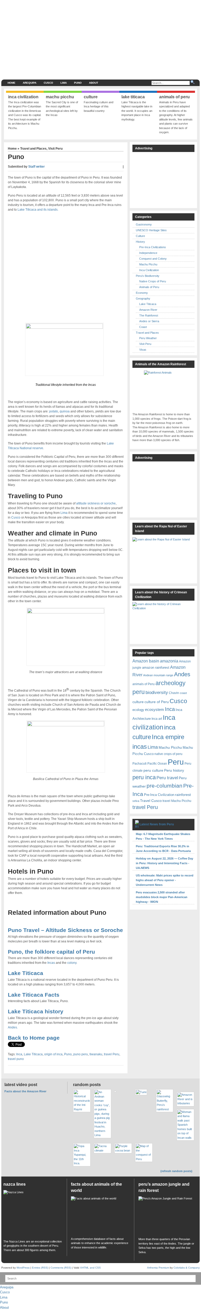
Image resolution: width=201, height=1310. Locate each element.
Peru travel (167, 777)
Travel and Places (33, 148)
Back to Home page (34, 1038)
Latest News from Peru (156, 824)
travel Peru (111, 1054)
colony (71, 963)
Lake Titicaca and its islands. (37, 209)
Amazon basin (145, 661)
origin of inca (53, 1054)
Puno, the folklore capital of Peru (51, 952)
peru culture (153, 770)
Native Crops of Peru (152, 281)
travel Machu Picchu (177, 800)
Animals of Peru (149, 287)
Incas (51, 963)
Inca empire (168, 736)
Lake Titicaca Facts (33, 995)
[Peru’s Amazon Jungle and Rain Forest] (167, 1215)
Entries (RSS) (40, 1267)
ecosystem (154, 710)
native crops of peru (168, 753)
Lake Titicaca (25, 973)
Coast (143, 326)
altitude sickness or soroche (96, 503)
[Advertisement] (123, 39)
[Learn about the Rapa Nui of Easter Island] (163, 557)
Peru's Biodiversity (147, 275)
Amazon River (148, 309)
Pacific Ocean (157, 763)
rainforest (183, 795)
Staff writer (36, 166)
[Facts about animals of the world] (100, 1215)
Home (11, 82)
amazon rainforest (155, 667)
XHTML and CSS (90, 1267)
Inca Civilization (149, 270)
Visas (142, 349)
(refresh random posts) (176, 1171)
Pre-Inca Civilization (159, 795)
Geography (143, 298)
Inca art (157, 718)
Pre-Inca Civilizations (152, 247)
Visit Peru (55, 148)
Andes (182, 674)
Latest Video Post (20, 1084)
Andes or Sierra (149, 321)
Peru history (174, 770)
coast (183, 692)
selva (135, 800)
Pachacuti (139, 763)
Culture (140, 235)
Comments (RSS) (61, 1267)
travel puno (16, 1059)
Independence (148, 252)
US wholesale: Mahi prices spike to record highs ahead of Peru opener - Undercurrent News (164, 880)
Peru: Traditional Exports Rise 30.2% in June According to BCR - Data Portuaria (163, 848)
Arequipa (29, 82)
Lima (63, 82)
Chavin (174, 692)
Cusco (48, 82)
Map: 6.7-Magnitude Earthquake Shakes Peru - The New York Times (163, 836)
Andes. (13, 1027)
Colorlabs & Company (187, 1267)
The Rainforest (148, 315)
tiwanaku (96, 1054)
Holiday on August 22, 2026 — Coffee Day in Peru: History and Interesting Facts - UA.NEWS (164, 863)
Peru (176, 762)
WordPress (23, 1267)
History (140, 241)
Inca (19, 1054)
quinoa (65, 411)
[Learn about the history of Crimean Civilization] (163, 621)
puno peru (80, 1054)
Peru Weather (148, 338)
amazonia (169, 661)
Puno (78, 82)
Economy (142, 292)
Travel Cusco (151, 801)
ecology (138, 710)
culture (138, 702)
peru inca (144, 777)
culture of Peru (156, 702)
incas (139, 746)
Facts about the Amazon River (25, 1091)
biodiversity (157, 692)
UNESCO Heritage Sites (151, 230)
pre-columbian (164, 786)
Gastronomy (144, 224)
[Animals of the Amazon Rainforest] (163, 390)
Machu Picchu (148, 264)
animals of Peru (143, 684)
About (93, 82)
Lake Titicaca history (35, 1011)
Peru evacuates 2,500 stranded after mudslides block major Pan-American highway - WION (161, 897)
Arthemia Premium (158, 1267)
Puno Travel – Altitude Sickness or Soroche (65, 930)
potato (53, 411)
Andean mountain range (158, 675)
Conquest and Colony (153, 258)
